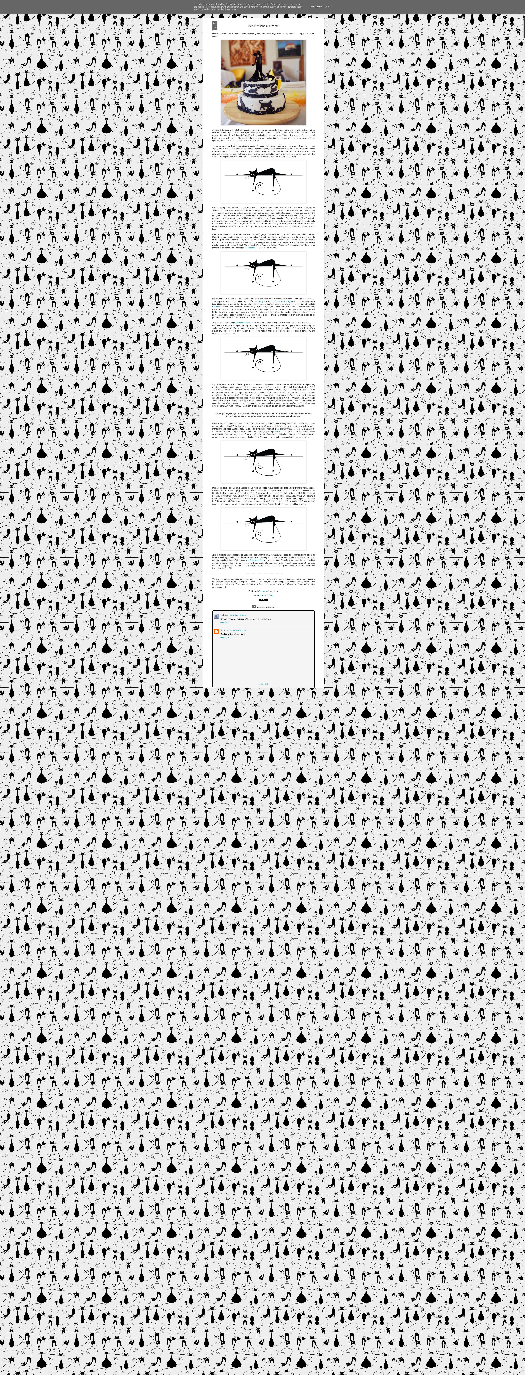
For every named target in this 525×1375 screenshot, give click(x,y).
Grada (215, 306)
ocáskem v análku (256, 560)
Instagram (250, 247)
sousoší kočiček (243, 322)
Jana (263, 591)
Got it (328, 6)
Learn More (315, 6)
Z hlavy (270, 595)
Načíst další (263, 683)
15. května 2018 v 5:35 (239, 615)
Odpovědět (224, 622)
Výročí (263, 595)
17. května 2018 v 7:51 (237, 630)
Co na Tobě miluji (282, 301)
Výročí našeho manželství (263, 26)
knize (277, 431)
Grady (260, 301)
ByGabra (223, 630)
